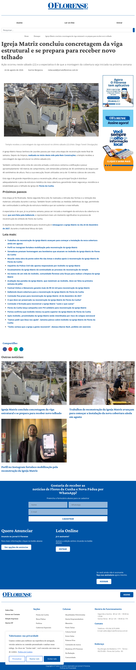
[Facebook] (97, 637)
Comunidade (70, 657)
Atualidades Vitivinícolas (75, 615)
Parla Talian (70, 627)
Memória (68, 623)
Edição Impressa (11, 619)
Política (39, 623)
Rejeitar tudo (34, 659)
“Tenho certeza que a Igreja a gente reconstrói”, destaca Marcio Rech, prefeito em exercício (49, 327)
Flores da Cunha (42, 615)
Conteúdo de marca (73, 644)
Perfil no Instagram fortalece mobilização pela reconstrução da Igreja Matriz (29, 468)
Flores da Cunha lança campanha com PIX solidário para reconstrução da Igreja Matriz (46, 307)
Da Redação (70, 653)
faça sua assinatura (105, 575)
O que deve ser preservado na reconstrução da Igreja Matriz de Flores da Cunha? (44, 300)
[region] (34, 648)
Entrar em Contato (12, 614)
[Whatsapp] (116, 637)
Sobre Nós (9, 610)
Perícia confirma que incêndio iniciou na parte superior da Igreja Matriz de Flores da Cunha (49, 311)
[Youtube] (110, 637)
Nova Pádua (41, 619)
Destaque (37, 36)
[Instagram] (104, 637)
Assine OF (9, 623)
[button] (18, 6)
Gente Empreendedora (74, 619)
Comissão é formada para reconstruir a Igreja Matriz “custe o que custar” (40, 303)
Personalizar (17, 659)
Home (26, 36)
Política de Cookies (25, 652)
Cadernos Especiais (43, 627)
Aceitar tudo (52, 659)
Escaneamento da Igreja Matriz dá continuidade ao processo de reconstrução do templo (47, 269)
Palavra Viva (70, 640)
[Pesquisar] (134, 30)
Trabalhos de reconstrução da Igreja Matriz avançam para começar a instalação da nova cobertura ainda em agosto (101, 413)
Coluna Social (70, 632)
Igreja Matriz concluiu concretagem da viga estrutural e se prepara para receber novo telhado (31, 411)
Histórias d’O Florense (74, 649)
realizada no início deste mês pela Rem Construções (52, 155)
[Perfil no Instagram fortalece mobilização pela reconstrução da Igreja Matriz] (34, 440)
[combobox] (66, 30)
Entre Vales (69, 636)
